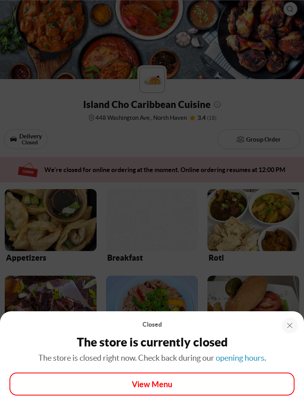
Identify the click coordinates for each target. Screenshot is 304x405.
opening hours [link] (240, 358)
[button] (290, 325)
